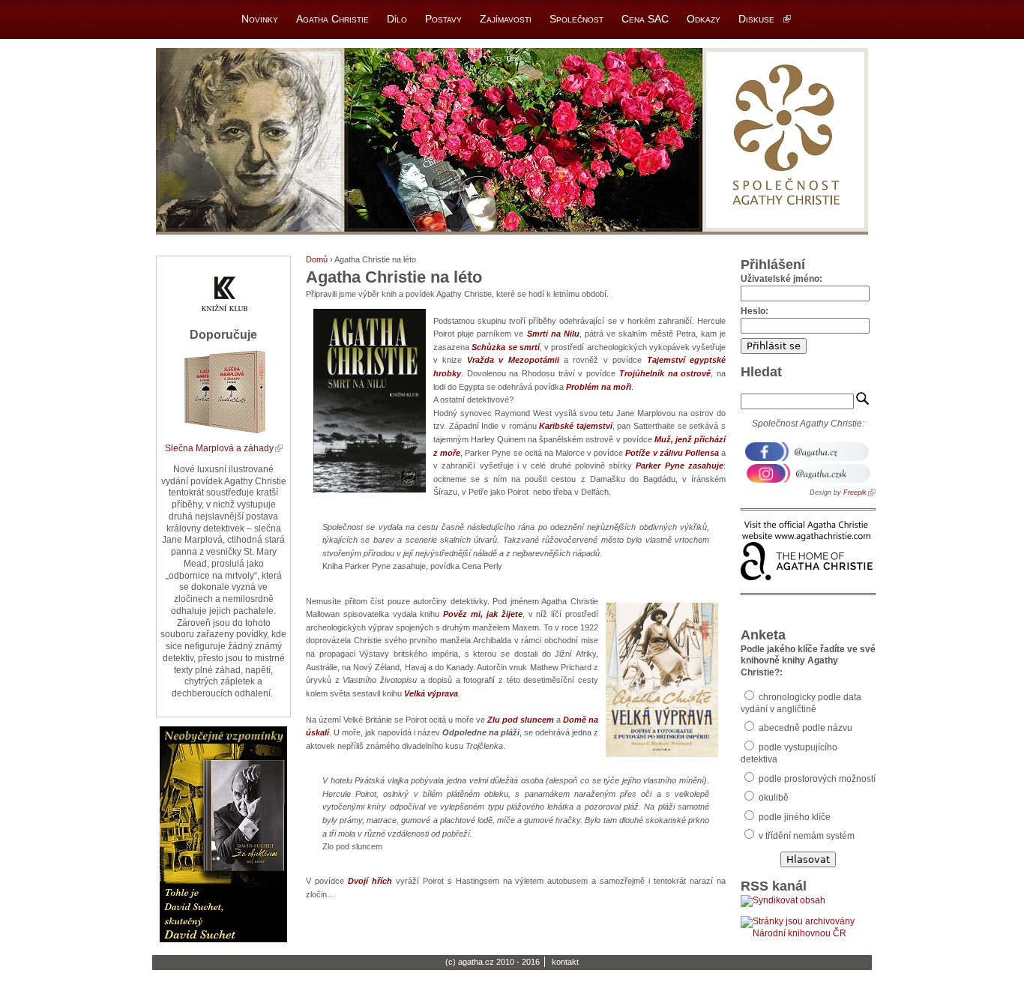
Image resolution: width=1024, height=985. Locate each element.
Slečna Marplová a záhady (219, 448)
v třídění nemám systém (805, 836)
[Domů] (512, 141)
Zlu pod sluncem (520, 719)
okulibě (772, 797)
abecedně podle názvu (804, 728)
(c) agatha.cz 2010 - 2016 (492, 961)
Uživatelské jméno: (781, 279)
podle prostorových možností (816, 779)
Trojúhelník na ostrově (665, 373)
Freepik (855, 492)
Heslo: (754, 311)
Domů (317, 259)
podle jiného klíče (793, 817)
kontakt (565, 961)
